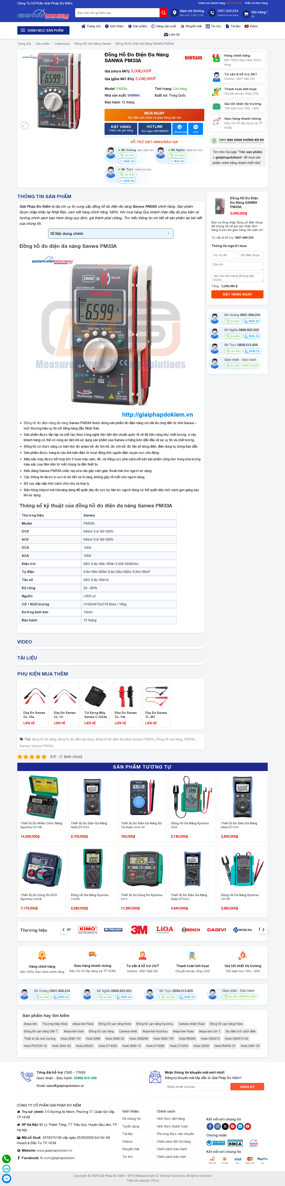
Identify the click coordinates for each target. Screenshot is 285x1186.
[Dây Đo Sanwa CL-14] (65, 696)
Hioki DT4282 (155, 1046)
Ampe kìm (30, 1024)
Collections (62, 43)
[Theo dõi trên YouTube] (247, 1126)
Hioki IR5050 (187, 1038)
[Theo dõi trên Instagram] (217, 1126)
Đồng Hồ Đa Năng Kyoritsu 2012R (240, 897)
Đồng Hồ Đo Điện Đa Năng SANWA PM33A (145, 43)
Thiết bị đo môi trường (39, 1038)
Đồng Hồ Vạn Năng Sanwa (93, 43)
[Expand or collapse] (168, 233)
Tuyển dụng (130, 1126)
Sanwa (24, 746)
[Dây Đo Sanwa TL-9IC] (156, 696)
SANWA (133, 95)
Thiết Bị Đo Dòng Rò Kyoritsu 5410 (141, 897)
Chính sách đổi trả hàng (174, 1141)
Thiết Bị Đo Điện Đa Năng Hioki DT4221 (239, 825)
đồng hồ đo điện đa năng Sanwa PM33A (124, 739)
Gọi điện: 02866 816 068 (244, 365)
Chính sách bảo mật (171, 1157)
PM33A (189, 739)
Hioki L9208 (201, 1046)
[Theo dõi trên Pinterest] (232, 1126)
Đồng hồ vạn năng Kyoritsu (154, 1024)
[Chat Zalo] (6, 1168)
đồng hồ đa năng (44, 739)
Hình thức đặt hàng (171, 1118)
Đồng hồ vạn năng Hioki (115, 1024)
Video (254, 26)
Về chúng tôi (131, 1118)
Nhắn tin (128, 161)
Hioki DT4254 (179, 1046)
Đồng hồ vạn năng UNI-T (41, 1031)
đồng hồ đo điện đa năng (76, 739)
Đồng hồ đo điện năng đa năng (46, 423)
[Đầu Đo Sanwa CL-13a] (126, 696)
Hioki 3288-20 (114, 1038)
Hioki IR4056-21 (225, 1046)
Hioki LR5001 (84, 1046)
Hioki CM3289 (138, 1038)
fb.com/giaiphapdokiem (57, 1158)
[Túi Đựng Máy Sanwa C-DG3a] (95, 696)
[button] (255, 14)
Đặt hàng (121, 128)
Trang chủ (94, 26)
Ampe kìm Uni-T (210, 1031)
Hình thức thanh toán (172, 1126)
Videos (127, 1141)
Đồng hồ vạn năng (169, 739)
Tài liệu (235, 26)
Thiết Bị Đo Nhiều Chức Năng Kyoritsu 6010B (41, 825)
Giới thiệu (117, 26)
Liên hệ (174, 34)
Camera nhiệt (128, 1031)
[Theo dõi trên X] (225, 1126)
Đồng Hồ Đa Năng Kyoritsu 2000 (190, 825)
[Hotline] (6, 1159)
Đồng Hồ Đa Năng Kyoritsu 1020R (89, 897)
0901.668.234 (234, 3)
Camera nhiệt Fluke (192, 1024)
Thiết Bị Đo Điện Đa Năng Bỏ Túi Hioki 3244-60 (141, 825)
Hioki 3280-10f (71, 1038)
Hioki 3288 (93, 1038)
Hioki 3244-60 (61, 1046)
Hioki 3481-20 (250, 1046)
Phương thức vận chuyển (175, 1134)
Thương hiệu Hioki (54, 1024)
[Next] (263, 930)
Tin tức (216, 26)
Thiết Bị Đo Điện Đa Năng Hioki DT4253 (189, 897)
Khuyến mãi (194, 26)
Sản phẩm (140, 26)
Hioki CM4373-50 (236, 1038)
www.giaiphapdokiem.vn (54, 1150)
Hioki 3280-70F (163, 1038)
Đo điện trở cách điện (241, 1031)
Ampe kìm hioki (74, 1031)
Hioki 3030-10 (131, 1046)
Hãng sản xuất (166, 26)
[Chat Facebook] (6, 1178)
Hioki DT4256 (108, 1046)
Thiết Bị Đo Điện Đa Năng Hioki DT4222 (89, 825)
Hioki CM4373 (210, 1038)
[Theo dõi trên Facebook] (210, 1126)
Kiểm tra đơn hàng (256, 3)
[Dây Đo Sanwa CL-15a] (34, 696)
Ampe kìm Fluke (83, 1024)
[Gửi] (164, 12)
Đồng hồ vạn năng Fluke (226, 1024)
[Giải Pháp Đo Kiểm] (43, 14)
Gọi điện (235, 321)
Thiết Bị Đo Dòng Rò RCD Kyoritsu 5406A (39, 897)
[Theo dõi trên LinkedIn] (240, 1126)
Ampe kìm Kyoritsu (155, 1031)
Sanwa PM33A (42, 746)
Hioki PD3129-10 (35, 1046)
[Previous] (64, 930)
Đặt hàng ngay (237, 294)
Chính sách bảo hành (172, 1149)
